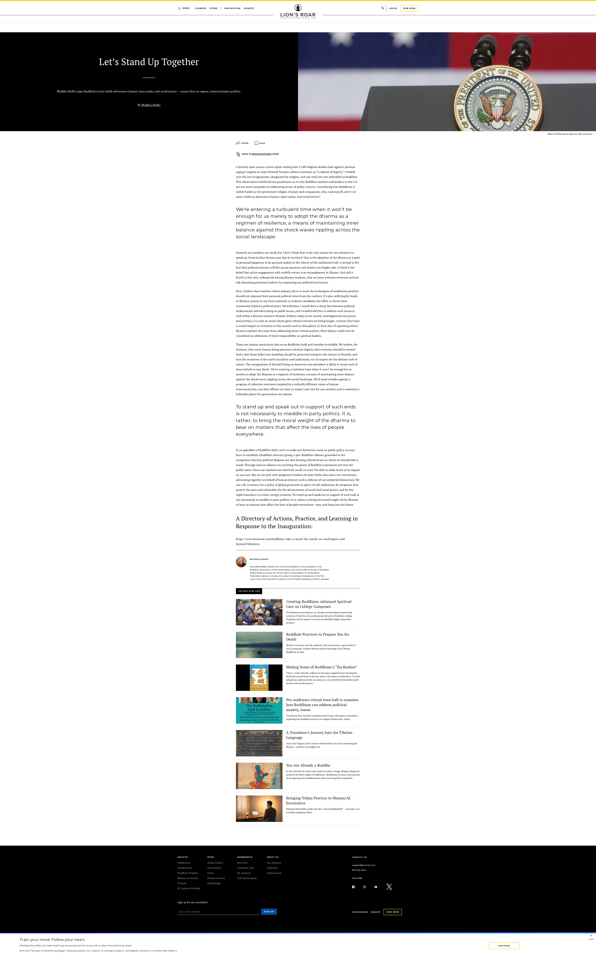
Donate (249, 8)
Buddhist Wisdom (188, 873)
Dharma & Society (188, 878)
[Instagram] (367, 887)
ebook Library (215, 862)
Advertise (272, 868)
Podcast (182, 883)
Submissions (274, 873)
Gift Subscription (247, 878)
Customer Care (245, 868)
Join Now (409, 8)
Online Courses (216, 878)
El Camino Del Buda (189, 888)
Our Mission (232, 8)
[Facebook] (356, 887)
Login (393, 8)
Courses (201, 8)
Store (214, 8)
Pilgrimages (214, 883)
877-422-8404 (359, 870)
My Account (244, 873)
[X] (389, 887)
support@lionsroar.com (364, 865)
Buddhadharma (262, 154)
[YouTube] (378, 887)
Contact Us (359, 857)
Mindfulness (185, 868)
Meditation (184, 862)
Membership (245, 857)
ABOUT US (273, 857)
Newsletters (214, 868)
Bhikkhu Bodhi (151, 105)
